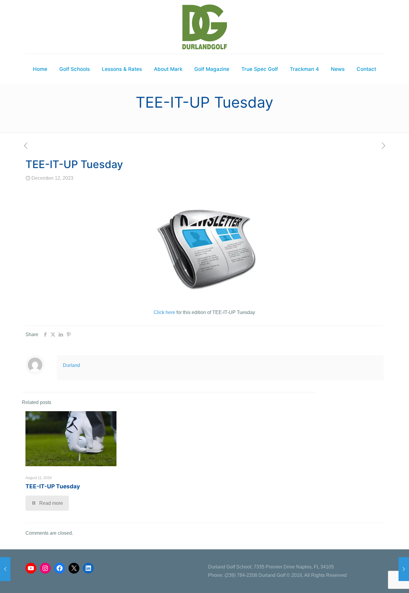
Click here (164, 312)
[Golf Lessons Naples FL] (204, 27)
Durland (71, 365)
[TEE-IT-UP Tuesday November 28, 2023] (5, 569)
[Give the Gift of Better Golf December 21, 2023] (404, 569)
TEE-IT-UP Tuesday (52, 486)
